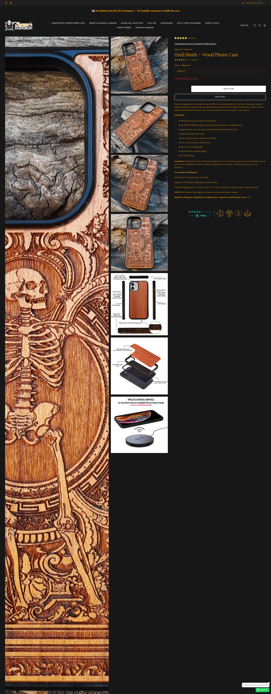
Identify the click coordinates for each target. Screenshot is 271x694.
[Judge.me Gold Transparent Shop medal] (220, 213)
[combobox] (254, 3)
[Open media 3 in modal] (139, 124)
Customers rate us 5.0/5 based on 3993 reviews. (195, 43)
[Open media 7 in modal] (139, 365)
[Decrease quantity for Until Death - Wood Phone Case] (177, 89)
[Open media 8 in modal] (139, 425)
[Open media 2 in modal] (139, 65)
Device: (182, 65)
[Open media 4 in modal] (139, 183)
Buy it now (220, 97)
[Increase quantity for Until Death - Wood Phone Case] (187, 89)
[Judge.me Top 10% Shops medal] (247, 213)
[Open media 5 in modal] (139, 242)
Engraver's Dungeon (183, 49)
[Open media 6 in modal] (139, 304)
